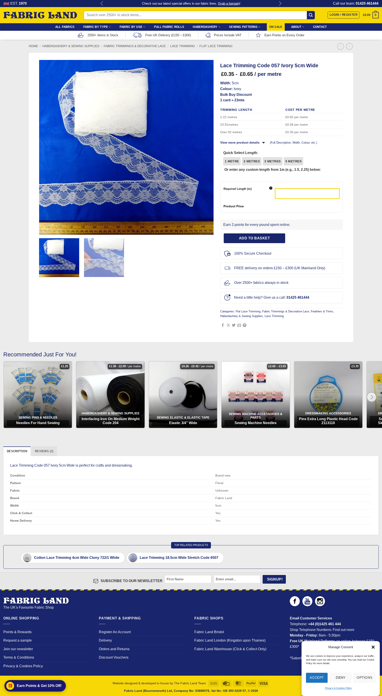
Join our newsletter (18, 649)
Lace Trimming (182, 46)
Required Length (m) (237, 188)
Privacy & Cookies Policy (338, 688)
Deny (341, 677)
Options (364, 677)
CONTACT (320, 27)
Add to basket (254, 238)
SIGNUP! (275, 579)
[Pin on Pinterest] (244, 325)
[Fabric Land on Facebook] (295, 605)
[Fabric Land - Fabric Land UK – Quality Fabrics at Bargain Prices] (40, 15)
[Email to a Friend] (239, 325)
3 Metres (272, 161)
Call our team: (355, 3)
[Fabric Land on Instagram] (320, 605)
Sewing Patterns (243, 27)
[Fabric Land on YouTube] (307, 605)
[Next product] (340, 46)
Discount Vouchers (113, 657)
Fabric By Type (95, 27)
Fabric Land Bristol (209, 632)
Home (33, 46)
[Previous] (46, 147)
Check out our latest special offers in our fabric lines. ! (191, 3)
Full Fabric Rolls (169, 27)
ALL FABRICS (65, 27)
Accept (317, 677)
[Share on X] (228, 325)
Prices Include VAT (227, 35)
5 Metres (293, 161)
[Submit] (311, 15)
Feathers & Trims (322, 311)
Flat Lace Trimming (216, 46)
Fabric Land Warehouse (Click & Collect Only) (230, 649)
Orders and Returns (114, 649)
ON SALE (276, 27)
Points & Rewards (17, 632)
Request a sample (17, 640)
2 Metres (252, 161)
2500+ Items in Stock (103, 35)
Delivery (105, 640)
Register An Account (115, 632)
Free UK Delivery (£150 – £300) (168, 35)
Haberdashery (205, 27)
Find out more (343, 630)
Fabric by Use (131, 27)
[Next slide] (371, 397)
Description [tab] (17, 451)
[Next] (206, 147)
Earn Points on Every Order (284, 35)
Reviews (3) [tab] (44, 451)
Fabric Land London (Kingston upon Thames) (229, 640)
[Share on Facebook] (223, 325)
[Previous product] (349, 46)
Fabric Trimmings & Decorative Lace (135, 46)
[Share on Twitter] (233, 325)
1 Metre (232, 161)
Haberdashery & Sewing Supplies (70, 46)
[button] (373, 647)
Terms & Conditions (18, 657)
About (296, 27)
